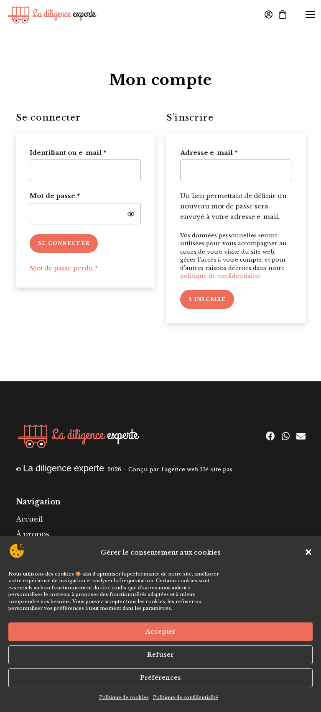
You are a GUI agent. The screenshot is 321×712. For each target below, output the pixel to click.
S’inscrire (207, 299)
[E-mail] (301, 436)
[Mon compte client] (269, 15)
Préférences (160, 677)
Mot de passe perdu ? (64, 268)
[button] (308, 552)
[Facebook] (270, 436)
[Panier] (282, 14)
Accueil (29, 519)
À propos (32, 534)
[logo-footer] (78, 436)
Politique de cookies (124, 697)
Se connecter (64, 243)
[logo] (52, 15)
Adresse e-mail (229, 152)
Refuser (160, 654)
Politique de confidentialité (185, 697)
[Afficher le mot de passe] (131, 213)
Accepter (160, 631)
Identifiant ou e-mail (85, 152)
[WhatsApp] (286, 436)
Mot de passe (75, 195)
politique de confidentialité (220, 276)
